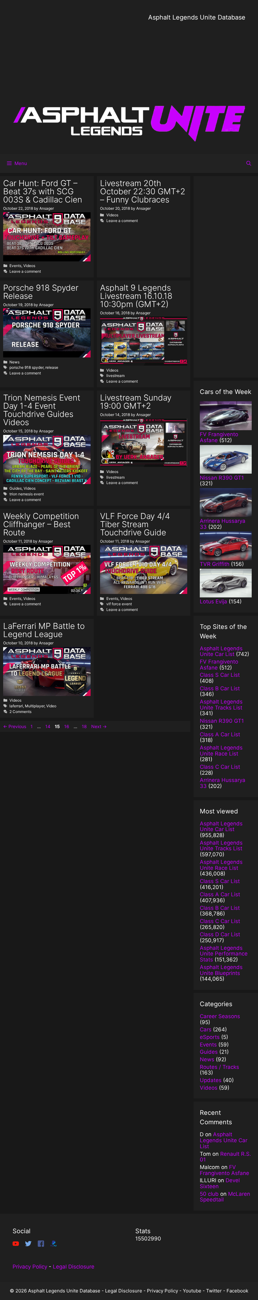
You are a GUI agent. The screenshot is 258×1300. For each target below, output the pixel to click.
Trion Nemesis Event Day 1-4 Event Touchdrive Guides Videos (41, 410)
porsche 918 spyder (26, 367)
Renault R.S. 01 (225, 1157)
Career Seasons (220, 1016)
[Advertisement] (196, 66)
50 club (209, 1194)
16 (67, 726)
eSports (210, 1037)
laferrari (16, 706)
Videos (29, 265)
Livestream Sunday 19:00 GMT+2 (135, 402)
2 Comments (20, 711)
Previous (14, 726)
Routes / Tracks (219, 1067)
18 (84, 726)
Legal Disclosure (73, 1266)
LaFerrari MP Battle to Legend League (44, 630)
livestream (115, 375)
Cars (205, 1029)
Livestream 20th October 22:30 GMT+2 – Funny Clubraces (142, 191)
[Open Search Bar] (248, 163)
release (51, 367)
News (14, 362)
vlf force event (119, 604)
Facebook (237, 1291)
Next (99, 726)
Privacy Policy (30, 1266)
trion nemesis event (26, 494)
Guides (15, 488)
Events (15, 265)
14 (48, 726)
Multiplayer (34, 706)
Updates (211, 1080)
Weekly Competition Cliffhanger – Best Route (41, 524)
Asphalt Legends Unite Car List (223, 1140)
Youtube (192, 1291)
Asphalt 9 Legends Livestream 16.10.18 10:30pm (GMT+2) (136, 296)
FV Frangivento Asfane (224, 1170)
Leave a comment (25, 271)
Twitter (214, 1291)
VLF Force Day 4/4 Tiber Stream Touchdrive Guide (135, 524)
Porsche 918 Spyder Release (40, 292)
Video (51, 706)
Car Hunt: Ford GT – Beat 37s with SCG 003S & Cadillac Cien (42, 191)
